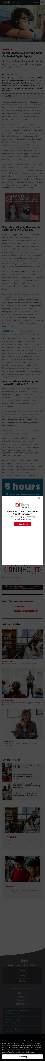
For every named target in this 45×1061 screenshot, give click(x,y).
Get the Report (22, 524)
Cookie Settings (22, 1057)
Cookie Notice (30, 1052)
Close (39, 498)
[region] (22, 1047)
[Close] (42, 1037)
